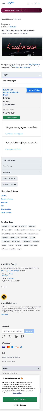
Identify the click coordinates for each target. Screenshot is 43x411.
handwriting (6, 234)
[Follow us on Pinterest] (17, 336)
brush (26, 245)
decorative (5, 226)
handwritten (27, 241)
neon (20, 234)
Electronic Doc (6, 209)
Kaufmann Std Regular (14, 134)
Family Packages (9, 80)
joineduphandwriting (30, 234)
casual (4, 245)
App (2, 206)
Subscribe (29, 331)
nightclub (32, 226)
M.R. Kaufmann (13, 270)
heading (36, 241)
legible (23, 230)
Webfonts (4, 202)
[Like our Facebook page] (23, 336)
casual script (16, 241)
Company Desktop (7, 199)
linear (14, 234)
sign (19, 249)
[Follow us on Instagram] (4, 336)
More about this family (23, 68)
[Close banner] (39, 10)
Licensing (6, 172)
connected (22, 226)
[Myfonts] (11, 4)
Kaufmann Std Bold (13, 149)
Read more (4, 314)
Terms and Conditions (9, 373)
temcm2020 (6, 241)
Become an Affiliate (8, 361)
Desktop (3, 196)
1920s (4, 230)
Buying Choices (12, 117)
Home (3, 19)
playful (11, 245)
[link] (35, 3)
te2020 (32, 237)
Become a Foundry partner (11, 357)
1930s (10, 230)
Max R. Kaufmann (34, 64)
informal (14, 226)
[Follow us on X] (10, 336)
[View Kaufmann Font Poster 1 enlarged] (22, 48)
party (38, 230)
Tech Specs (7, 166)
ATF (2, 270)
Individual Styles (9, 160)
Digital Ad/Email (6, 212)
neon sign (33, 245)
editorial (4, 249)
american (5, 237)
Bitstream (9, 19)
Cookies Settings (20, 405)
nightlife (12, 249)
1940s (17, 230)
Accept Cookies (19, 399)
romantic (18, 245)
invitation (31, 230)
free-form (24, 237)
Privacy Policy (17, 393)
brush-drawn (14, 237)
